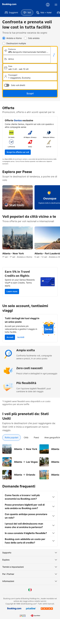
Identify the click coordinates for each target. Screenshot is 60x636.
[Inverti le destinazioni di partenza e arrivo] (54, 55)
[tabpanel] (30, 460)
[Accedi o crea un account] (47, 4)
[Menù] (55, 4)
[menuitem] (11, 12)
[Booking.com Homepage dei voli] (9, 4)
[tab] (11, 437)
